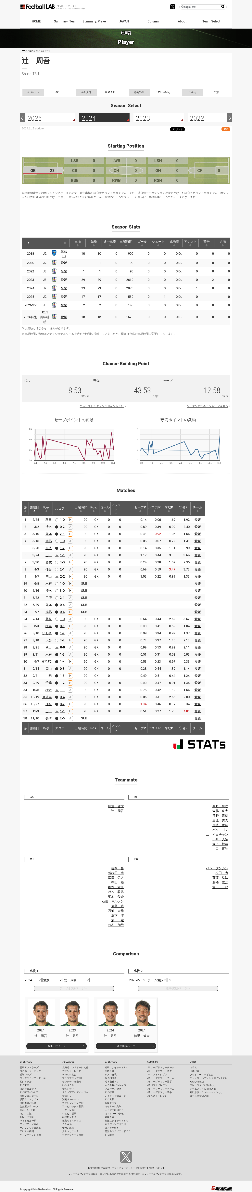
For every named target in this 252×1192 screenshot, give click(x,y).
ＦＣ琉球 (109, 1134)
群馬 (48, 541)
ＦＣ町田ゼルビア (29, 1092)
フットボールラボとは (201, 1074)
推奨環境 (105, 1168)
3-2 (62, 640)
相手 (46, 507)
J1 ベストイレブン (157, 1074)
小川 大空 (220, 839)
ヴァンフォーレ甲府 (72, 1103)
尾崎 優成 (220, 825)
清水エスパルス (28, 1103)
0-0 (62, 647)
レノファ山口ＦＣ (114, 1110)
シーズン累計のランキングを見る (207, 406)
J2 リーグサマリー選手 (159, 1081)
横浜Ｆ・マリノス (29, 1099)
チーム (197, 507)
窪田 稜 (117, 882)
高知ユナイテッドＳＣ (116, 1120)
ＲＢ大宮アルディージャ (75, 1092)
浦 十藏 (117, 920)
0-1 (62, 626)
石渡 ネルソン (113, 901)
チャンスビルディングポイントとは (102, 406)
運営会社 (142, 1168)
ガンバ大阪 (26, 1113)
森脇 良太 (220, 811)
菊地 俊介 (116, 896)
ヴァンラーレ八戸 (71, 1071)
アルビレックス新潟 (72, 1106)
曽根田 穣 (116, 873)
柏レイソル (26, 1081)
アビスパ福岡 (27, 1131)
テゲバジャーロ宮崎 (72, 1134)
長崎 (48, 548)
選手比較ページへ (178, 988)
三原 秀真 (220, 820)
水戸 (48, 583)
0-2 (62, 527)
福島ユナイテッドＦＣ (116, 1067)
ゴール (142, 241)
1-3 (62, 654)
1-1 (62, 555)
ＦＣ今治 (67, 1124)
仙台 (48, 569)
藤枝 (48, 562)
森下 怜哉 (220, 844)
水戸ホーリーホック (30, 1071)
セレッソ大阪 (27, 1117)
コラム (193, 1067)
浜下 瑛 (117, 915)
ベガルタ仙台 (69, 1074)
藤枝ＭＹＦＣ (69, 1117)
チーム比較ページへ (74, 988)
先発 (94, 241)
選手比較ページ (57, 1046)
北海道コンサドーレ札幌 (75, 1067)
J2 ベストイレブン (157, 1085)
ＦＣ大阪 (109, 1099)
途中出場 (110, 241)
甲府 (48, 598)
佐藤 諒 (117, 906)
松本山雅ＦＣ (112, 1081)
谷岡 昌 (117, 868)
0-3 (62, 669)
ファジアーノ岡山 (29, 1124)
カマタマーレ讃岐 (114, 1113)
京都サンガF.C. (27, 1110)
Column (153, 21)
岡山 (48, 576)
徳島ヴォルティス (71, 1120)
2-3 (62, 534)
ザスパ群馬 (111, 1074)
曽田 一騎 (220, 887)
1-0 (62, 520)
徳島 (48, 626)
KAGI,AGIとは (197, 1081)
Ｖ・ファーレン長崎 (30, 1134)
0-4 (62, 605)
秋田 (48, 520)
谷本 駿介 (116, 887)
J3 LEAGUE (111, 1061)
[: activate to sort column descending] (28, 243)
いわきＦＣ (68, 1085)
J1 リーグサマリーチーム (160, 1067)
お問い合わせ (155, 1168)
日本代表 (194, 1071)
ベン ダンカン (217, 868)
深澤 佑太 (116, 878)
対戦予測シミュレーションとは (206, 1092)
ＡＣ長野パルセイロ (115, 1085)
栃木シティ (68, 1088)
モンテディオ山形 (71, 1081)
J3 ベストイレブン (157, 1095)
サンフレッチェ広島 (30, 1127)
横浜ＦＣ (67, 1095)
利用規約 (94, 1168)
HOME (36, 21)
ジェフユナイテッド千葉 (33, 1078)
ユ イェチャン (217, 834)
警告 (206, 241)
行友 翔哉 (116, 925)
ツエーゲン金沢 (113, 1088)
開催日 (34, 507)
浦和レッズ (26, 1074)
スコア (60, 508)
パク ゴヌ (220, 830)
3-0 (62, 562)
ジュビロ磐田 (69, 1113)
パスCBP (154, 507)
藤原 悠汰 (220, 878)
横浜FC (47, 661)
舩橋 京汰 (220, 882)
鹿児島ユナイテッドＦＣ (118, 1131)
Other (193, 1061)
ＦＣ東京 (24, 1085)
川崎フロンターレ (29, 1095)
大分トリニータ (70, 1131)
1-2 (62, 548)
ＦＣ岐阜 (109, 1092)
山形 (48, 676)
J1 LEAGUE (26, 1061)
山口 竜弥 (220, 849)
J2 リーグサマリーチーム (160, 1078)
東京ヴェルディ (28, 1088)
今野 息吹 (220, 806)
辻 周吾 (117, 811)
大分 (48, 640)
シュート (158, 241)
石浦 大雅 (116, 911)
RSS (225, 129)
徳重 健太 (116, 806)
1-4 (62, 661)
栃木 (48, 690)
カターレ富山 (69, 1110)
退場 (223, 241)
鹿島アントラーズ (29, 1067)
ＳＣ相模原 (111, 1078)
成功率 (174, 241)
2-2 (62, 576)
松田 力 (222, 873)
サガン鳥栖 (68, 1127)
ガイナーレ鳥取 (113, 1106)
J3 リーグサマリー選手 (159, 1092)
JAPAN (124, 21)
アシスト (190, 241)
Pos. (93, 507)
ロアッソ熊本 (112, 1127)
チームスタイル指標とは (203, 1088)
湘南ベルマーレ (70, 1099)
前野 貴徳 (220, 816)
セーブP (140, 507)
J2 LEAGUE (68, 1061)
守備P (183, 507)
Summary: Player (94, 21)
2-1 (62, 569)
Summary (152, 1061)
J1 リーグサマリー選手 (159, 1071)
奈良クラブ (111, 1103)
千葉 (48, 683)
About (182, 21)
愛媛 (64, 263)
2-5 (62, 718)
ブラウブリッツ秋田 (72, 1078)
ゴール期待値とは (199, 1095)
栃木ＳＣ (109, 1071)
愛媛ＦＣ (109, 1117)
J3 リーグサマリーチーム (160, 1088)
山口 (48, 555)
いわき (47, 633)
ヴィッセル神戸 (28, 1120)
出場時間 (126, 241)
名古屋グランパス (29, 1106)
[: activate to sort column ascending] (39, 243)
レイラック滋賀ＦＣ (115, 1095)
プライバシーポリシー (123, 1168)
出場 (77, 241)
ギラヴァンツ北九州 (115, 1124)
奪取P (169, 507)
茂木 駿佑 (116, 892)
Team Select (211, 21)
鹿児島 (47, 697)
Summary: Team (65, 21)
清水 (48, 527)
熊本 (48, 534)
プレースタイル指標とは (203, 1085)
